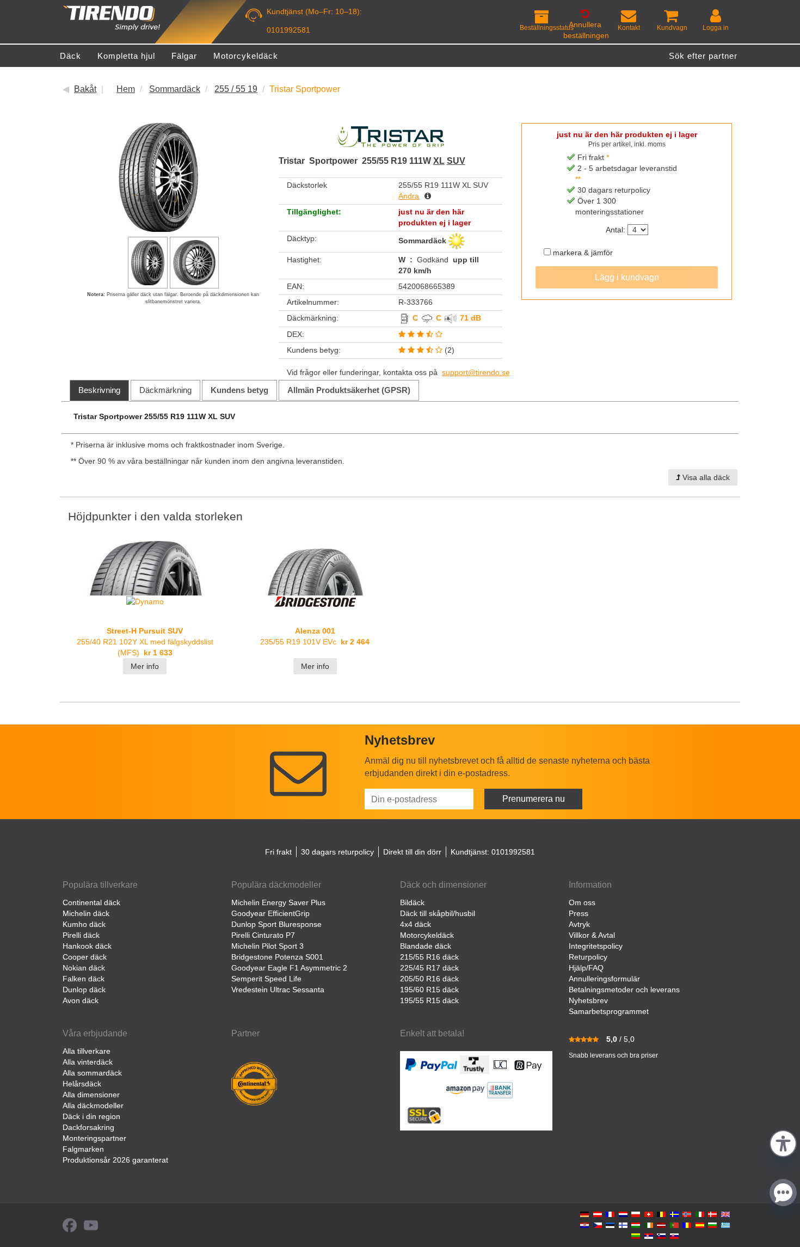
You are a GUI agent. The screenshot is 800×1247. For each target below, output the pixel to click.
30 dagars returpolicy (337, 851)
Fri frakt (278, 851)
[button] (783, 1142)
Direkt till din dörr (412, 851)
